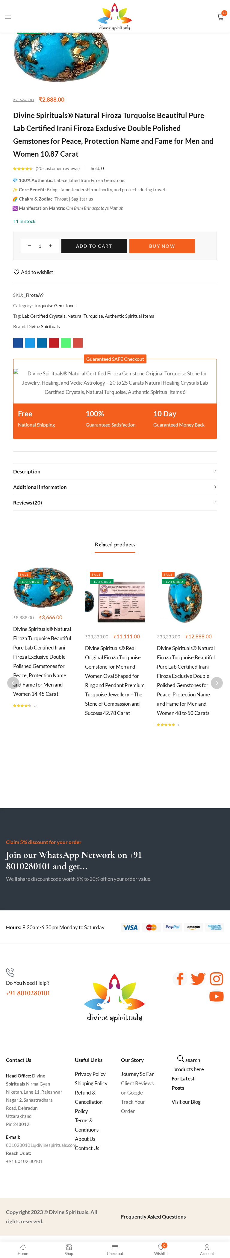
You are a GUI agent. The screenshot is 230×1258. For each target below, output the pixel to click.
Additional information (40, 487)
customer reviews (57, 168)
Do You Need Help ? (27, 983)
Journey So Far (137, 1074)
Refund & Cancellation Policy (88, 1101)
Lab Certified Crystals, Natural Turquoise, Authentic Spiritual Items (88, 316)
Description (26, 471)
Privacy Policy (90, 1074)
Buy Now (162, 246)
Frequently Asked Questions (153, 1216)
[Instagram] (216, 978)
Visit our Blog (186, 1102)
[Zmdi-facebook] (179, 978)
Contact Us (87, 1148)
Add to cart (94, 246)
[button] (115, 358)
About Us (85, 1139)
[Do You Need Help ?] (10, 972)
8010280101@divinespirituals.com (41, 1145)
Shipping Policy (91, 1083)
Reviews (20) (27, 502)
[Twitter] (198, 978)
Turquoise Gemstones (55, 305)
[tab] (115, 471)
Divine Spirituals (43, 326)
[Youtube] (216, 996)
